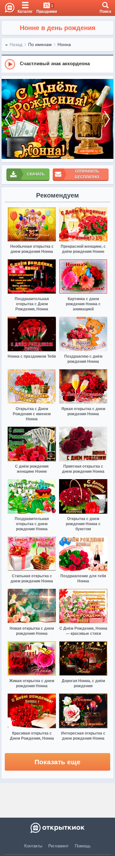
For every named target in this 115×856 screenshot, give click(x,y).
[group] (57, 64)
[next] (107, 119)
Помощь (83, 846)
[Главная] (7, 8)
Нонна (64, 44)
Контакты (33, 846)
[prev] (8, 119)
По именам (40, 44)
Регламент (58, 846)
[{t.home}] (57, 828)
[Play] (10, 64)
